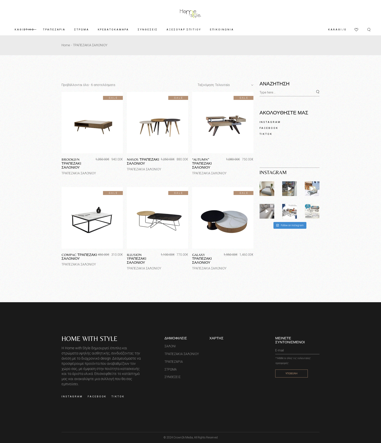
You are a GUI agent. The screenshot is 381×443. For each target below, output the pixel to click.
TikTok (266, 133)
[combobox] (224, 85)
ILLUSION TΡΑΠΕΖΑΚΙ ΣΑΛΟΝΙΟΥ (136, 259)
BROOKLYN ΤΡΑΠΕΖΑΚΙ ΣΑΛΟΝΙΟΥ (71, 163)
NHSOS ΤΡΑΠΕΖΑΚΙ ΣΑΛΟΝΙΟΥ (143, 161)
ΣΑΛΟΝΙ (170, 346)
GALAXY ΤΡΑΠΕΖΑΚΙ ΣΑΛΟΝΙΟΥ (202, 259)
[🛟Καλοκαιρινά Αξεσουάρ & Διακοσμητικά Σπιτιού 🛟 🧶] (289, 188)
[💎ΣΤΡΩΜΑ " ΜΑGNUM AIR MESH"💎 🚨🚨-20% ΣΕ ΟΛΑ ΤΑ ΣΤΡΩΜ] (267, 188)
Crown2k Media (183, 437)
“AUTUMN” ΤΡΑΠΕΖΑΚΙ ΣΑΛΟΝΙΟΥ (202, 163)
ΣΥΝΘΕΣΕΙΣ (173, 377)
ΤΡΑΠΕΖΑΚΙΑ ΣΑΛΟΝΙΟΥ (79, 173)
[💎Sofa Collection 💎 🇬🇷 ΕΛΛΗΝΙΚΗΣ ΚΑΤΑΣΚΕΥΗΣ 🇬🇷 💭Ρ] (267, 211)
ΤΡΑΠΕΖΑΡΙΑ (174, 362)
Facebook (269, 127)
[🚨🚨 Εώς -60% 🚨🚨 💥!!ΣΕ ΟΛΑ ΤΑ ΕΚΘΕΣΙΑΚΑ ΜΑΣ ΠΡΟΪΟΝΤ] (312, 188)
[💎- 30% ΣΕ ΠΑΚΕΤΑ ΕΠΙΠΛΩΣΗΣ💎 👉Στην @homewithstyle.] (312, 211)
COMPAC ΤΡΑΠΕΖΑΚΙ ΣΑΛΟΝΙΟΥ (79, 257)
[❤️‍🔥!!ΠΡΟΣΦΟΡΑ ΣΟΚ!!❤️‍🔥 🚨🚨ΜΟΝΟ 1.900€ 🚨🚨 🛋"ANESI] (289, 211)
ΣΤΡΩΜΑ (171, 369)
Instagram (270, 122)
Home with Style (89, 339)
